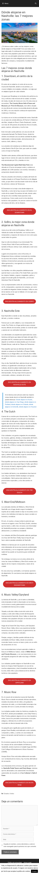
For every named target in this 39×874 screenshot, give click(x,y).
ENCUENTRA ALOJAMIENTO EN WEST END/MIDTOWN (19, 584)
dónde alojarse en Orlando (19, 404)
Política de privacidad (15, 862)
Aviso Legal (27, 862)
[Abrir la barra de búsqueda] (35, 3)
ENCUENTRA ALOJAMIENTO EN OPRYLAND (19, 681)
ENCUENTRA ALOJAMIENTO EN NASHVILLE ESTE (19, 383)
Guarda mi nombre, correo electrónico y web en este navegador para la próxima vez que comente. (20, 845)
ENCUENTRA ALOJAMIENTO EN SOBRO (19, 301)
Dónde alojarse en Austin (24, 399)
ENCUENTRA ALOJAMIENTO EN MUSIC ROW (20, 784)
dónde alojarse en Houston (27, 407)
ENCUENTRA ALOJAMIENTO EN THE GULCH (19, 491)
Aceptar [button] (34, 871)
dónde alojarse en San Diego (14, 402)
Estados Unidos (9, 793)
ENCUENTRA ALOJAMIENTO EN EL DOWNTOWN (19, 211)
